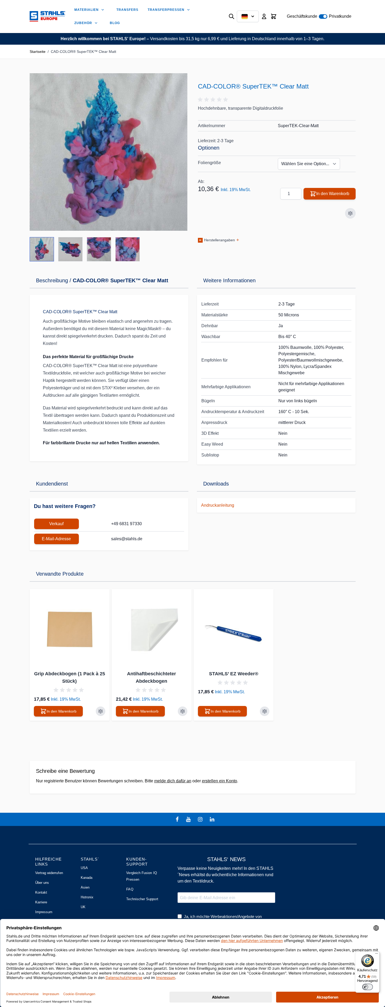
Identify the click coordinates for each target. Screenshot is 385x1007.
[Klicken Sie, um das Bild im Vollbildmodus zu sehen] (108, 152)
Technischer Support (142, 899)
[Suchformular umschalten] (231, 16)
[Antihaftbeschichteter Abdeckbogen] (151, 629)
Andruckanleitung (217, 505)
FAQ (129, 889)
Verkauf (56, 523)
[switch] (367, 987)
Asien (85, 887)
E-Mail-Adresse (56, 539)
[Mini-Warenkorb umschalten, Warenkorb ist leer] (273, 16)
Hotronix (87, 897)
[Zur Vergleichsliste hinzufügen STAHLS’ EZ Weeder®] (264, 711)
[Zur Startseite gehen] (47, 16)
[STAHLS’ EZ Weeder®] (233, 629)
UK (83, 907)
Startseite (38, 51)
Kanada (86, 878)
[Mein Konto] (264, 16)
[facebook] (178, 819)
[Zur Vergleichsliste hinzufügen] (350, 213)
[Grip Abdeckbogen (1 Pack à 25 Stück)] (69, 629)
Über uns (42, 883)
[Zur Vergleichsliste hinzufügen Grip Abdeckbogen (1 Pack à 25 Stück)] (100, 711)
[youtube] (189, 819)
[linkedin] (213, 819)
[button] (214, 99)
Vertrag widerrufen (49, 873)
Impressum (44, 912)
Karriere (41, 902)
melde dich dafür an (172, 781)
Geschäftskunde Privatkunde (319, 16)
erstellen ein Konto (219, 781)
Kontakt (41, 892)
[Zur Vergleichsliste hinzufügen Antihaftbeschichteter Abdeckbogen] (182, 711)
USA (84, 868)
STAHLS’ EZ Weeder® (233, 673)
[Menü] (376, 954)
